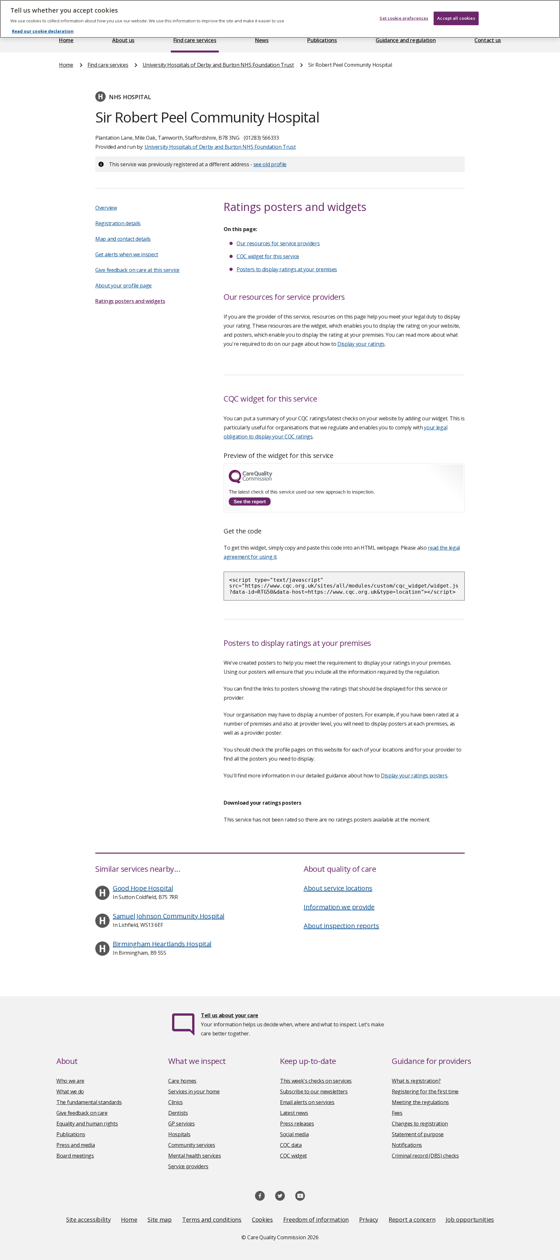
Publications (322, 40)
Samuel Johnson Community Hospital (168, 916)
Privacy (368, 1219)
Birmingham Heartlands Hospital (162, 943)
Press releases (297, 1123)
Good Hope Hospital (143, 888)
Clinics (175, 1102)
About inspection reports (341, 925)
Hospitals (179, 1134)
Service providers (188, 1166)
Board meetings (75, 1155)
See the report (250, 501)
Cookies (262, 1219)
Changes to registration (420, 1123)
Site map (159, 1219)
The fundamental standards (89, 1102)
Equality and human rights (87, 1123)
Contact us (487, 40)
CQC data (291, 1145)
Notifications (407, 1145)
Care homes (182, 1080)
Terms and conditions (211, 1219)
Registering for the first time (425, 1091)
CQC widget (293, 1155)
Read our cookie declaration (43, 31)
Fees (397, 1112)
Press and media (75, 1145)
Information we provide (339, 907)
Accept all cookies (456, 18)
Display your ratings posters (414, 775)
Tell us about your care (229, 1015)
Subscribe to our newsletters (314, 1091)
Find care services (194, 40)
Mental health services (194, 1155)
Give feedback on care (82, 1112)
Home (66, 40)
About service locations (338, 888)
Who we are (70, 1080)
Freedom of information (316, 1219)
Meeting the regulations (420, 1102)
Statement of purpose (418, 1134)
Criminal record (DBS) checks (425, 1155)
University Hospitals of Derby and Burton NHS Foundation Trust (218, 64)
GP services (181, 1123)
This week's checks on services (316, 1080)
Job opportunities (470, 1219)
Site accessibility (88, 1219)
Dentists (178, 1112)
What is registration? (416, 1080)
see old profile (270, 164)
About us (123, 40)
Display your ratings (361, 343)
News (262, 40)
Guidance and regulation (406, 40)
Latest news (294, 1112)
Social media (294, 1134)
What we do (70, 1091)
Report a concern (412, 1219)
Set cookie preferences (403, 18)
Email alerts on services (307, 1102)
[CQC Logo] (250, 481)
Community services (191, 1145)
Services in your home (194, 1091)
